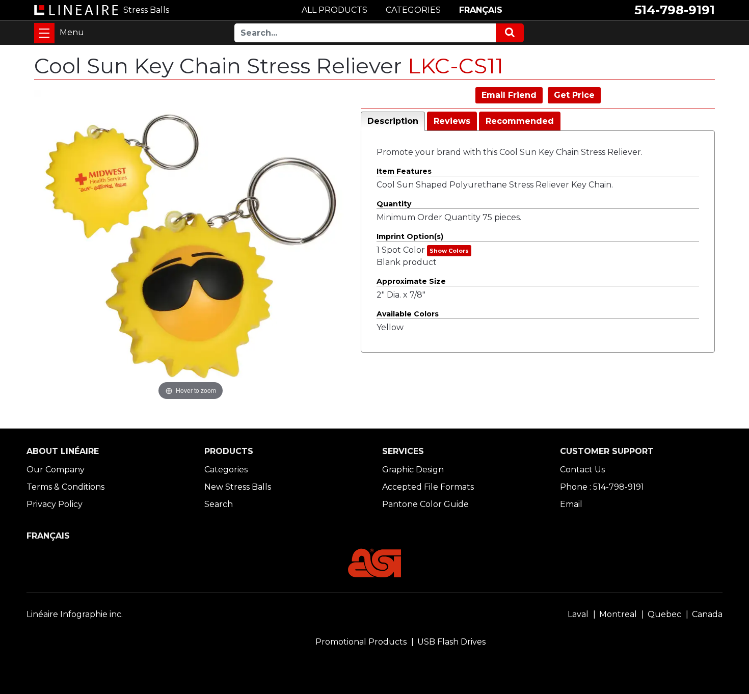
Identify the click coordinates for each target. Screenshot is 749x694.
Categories (226, 469)
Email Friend (509, 95)
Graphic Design (413, 469)
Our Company (55, 469)
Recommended (520, 121)
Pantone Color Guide (425, 504)
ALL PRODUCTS (334, 10)
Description (392, 121)
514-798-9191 (674, 10)
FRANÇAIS (480, 10)
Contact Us (582, 469)
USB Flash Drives (451, 642)
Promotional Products (361, 642)
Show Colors (449, 250)
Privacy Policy (54, 504)
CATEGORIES (413, 10)
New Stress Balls (237, 487)
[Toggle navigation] (44, 33)
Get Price (574, 95)
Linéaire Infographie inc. (74, 614)
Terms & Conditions (65, 487)
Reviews (452, 121)
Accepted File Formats (428, 487)
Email (571, 504)
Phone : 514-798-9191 (602, 487)
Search (218, 504)
